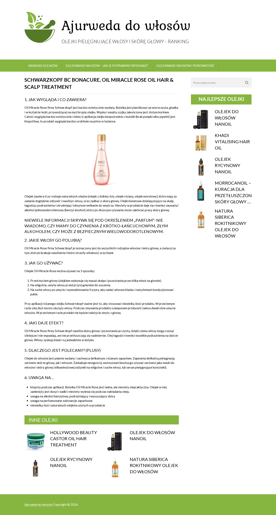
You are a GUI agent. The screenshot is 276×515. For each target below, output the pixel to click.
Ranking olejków (42, 65)
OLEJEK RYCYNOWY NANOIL (227, 165)
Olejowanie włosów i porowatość (185, 65)
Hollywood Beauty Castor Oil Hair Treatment (73, 439)
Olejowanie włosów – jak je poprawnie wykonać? (107, 65)
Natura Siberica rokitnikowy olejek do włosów (154, 465)
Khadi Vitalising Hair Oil (232, 141)
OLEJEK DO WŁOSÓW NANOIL (227, 118)
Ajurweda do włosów (38, 504)
